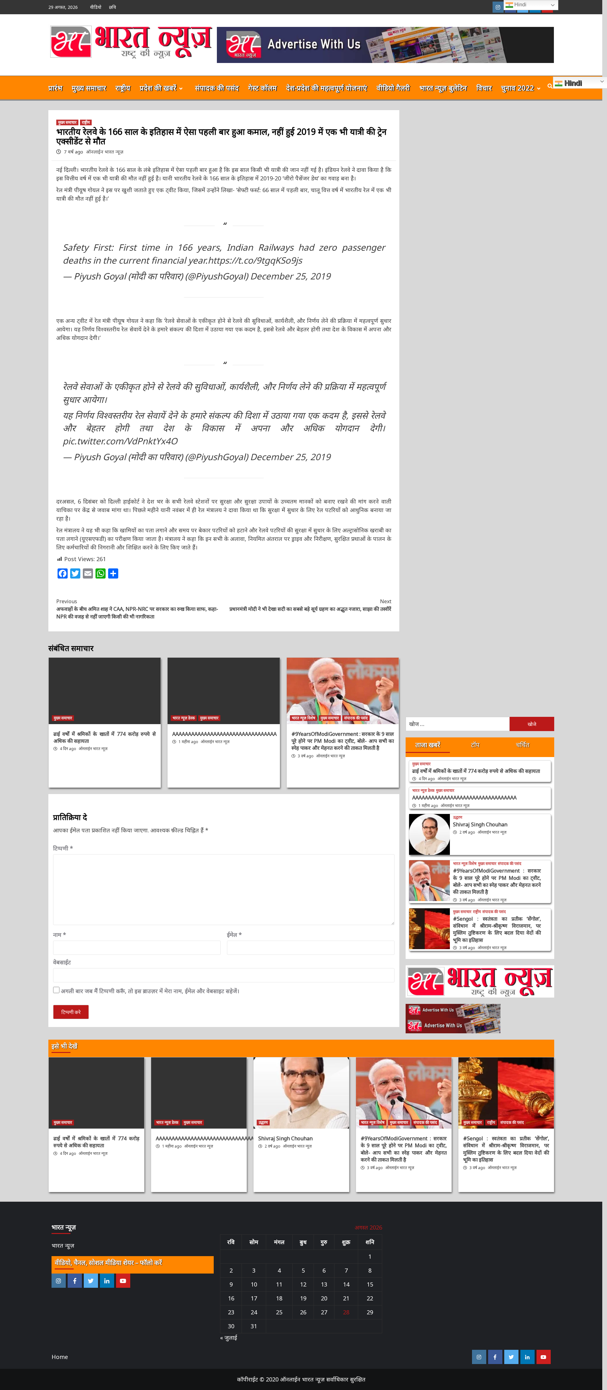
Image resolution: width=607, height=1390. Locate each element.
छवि (112, 7)
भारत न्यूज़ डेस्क (184, 718)
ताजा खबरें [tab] (427, 745)
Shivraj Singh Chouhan (480, 824)
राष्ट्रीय (122, 87)
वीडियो (95, 7)
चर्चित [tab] (523, 745)
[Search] (550, 86)
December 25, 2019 (290, 276)
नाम (59, 934)
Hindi (519, 4)
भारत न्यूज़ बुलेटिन (443, 87)
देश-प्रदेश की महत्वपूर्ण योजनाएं (326, 87)
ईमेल (234, 934)
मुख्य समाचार (89, 87)
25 (279, 1312)
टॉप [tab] (475, 745)
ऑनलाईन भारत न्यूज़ (104, 151)
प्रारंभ (55, 87)
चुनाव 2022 (517, 87)
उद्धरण (457, 817)
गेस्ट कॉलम (262, 87)
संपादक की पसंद (217, 87)
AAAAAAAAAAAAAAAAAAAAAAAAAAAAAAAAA (224, 733)
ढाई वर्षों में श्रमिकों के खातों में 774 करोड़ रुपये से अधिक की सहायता (476, 770)
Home (60, 1357)
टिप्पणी (63, 848)
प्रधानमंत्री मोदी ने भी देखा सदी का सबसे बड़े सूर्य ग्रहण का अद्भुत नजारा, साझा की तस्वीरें (310, 605)
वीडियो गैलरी (393, 87)
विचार (484, 87)
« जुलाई (228, 1337)
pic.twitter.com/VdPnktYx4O (120, 441)
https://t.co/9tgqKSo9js (255, 260)
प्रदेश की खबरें (158, 87)
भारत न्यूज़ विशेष (303, 718)
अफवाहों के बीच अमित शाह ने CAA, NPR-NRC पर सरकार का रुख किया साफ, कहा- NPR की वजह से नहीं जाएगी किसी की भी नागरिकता (137, 609)
